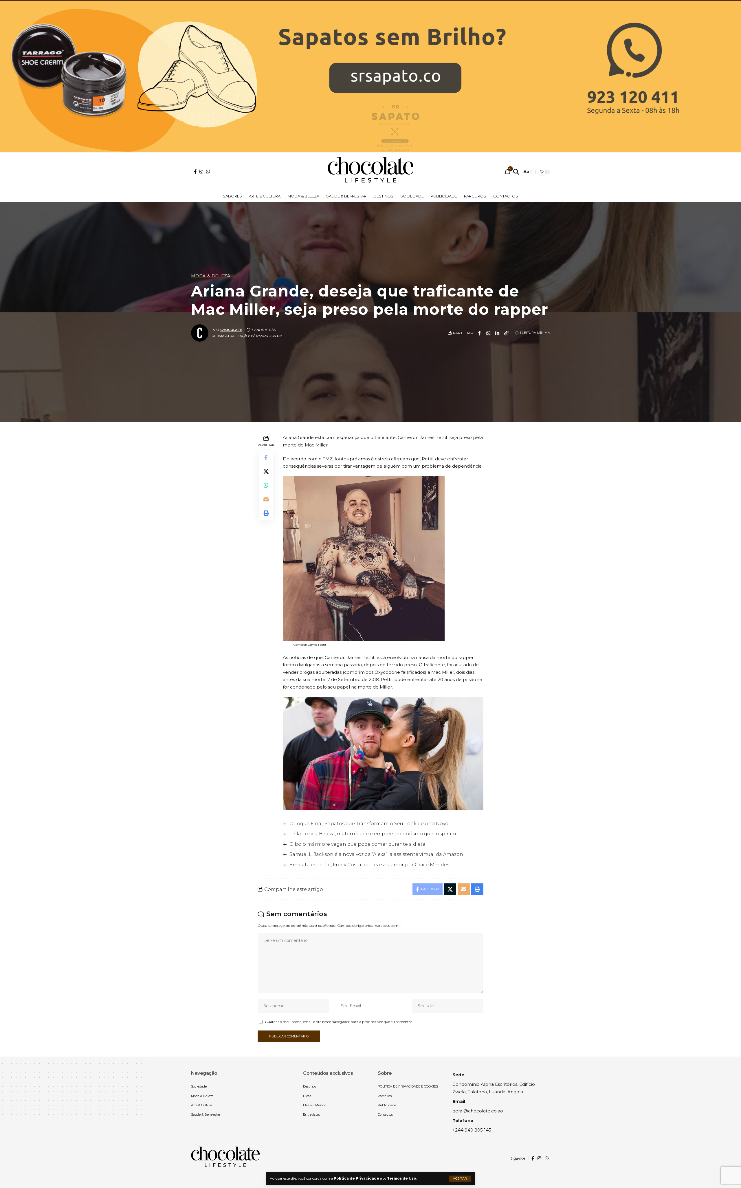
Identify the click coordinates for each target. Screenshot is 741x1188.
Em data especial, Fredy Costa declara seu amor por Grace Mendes (369, 864)
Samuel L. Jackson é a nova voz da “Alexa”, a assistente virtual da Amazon (376, 854)
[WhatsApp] (208, 171)
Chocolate (231, 330)
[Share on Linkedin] (497, 333)
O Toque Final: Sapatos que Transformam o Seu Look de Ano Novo (368, 823)
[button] (460, 1179)
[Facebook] (195, 171)
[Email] (266, 499)
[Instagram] (201, 171)
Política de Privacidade (356, 1178)
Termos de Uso (401, 1178)
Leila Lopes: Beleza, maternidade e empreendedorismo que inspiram (372, 833)
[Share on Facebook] (479, 333)
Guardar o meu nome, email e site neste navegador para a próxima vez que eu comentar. (339, 1021)
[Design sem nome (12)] (370, 76)
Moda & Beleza (210, 276)
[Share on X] (266, 471)
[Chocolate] (370, 171)
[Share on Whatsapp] (488, 333)
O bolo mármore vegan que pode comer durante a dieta (357, 844)
